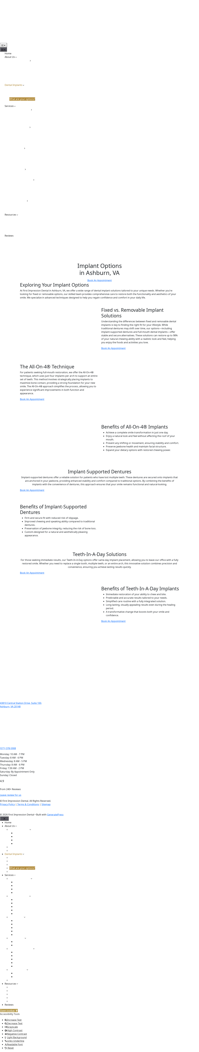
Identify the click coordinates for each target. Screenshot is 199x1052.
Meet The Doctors (19, 60)
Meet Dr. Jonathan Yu (25, 74)
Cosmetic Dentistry (19, 109)
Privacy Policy (7, 804)
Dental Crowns (22, 190)
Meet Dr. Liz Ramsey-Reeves (29, 71)
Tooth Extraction (23, 162)
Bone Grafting (22, 151)
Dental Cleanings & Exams (28, 130)
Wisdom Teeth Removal (27, 165)
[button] (9, 1010)
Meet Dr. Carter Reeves (26, 64)
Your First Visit (17, 232)
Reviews (9, 235)
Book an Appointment (12, 41)
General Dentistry (19, 127)
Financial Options (18, 218)
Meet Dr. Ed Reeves (24, 67)
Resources (10, 214)
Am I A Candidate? (19, 88)
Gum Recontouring (24, 120)
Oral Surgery (16, 148)
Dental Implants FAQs (21, 92)
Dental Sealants (22, 134)
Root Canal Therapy (25, 155)
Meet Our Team (18, 78)
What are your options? (22, 99)
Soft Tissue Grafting (25, 158)
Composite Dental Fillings (28, 183)
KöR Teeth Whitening (25, 123)
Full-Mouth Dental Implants (24, 95)
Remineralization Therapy (28, 144)
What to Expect (17, 102)
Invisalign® (20, 172)
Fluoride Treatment (24, 137)
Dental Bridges (22, 186)
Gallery (13, 225)
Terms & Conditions (28, 804)
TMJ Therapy (21, 207)
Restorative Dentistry (21, 179)
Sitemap (46, 804)
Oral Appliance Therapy (27, 204)
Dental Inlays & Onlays (26, 193)
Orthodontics (16, 169)
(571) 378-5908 (8, 748)
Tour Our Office (18, 81)
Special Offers (17, 228)
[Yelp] (12, 810)
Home (8, 53)
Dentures (19, 197)
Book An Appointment (99, 280)
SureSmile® (20, 176)
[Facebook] (2, 810)
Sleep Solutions (17, 200)
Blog (11, 221)
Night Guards (21, 141)
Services (9, 106)
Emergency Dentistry (20, 211)
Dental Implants (13, 85)
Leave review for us (10, 795)
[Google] (7, 810)
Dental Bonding (22, 113)
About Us (10, 57)
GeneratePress (55, 814)
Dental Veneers (22, 116)
